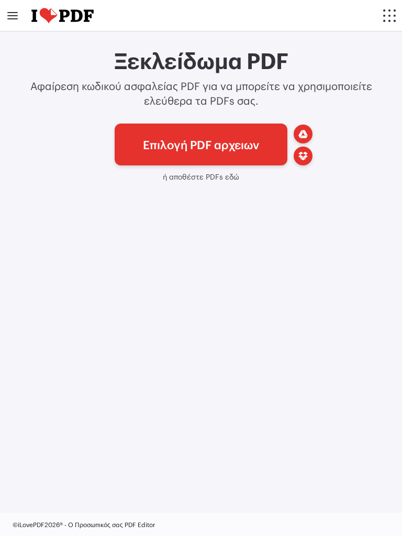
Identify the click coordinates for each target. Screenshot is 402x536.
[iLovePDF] (62, 16)
